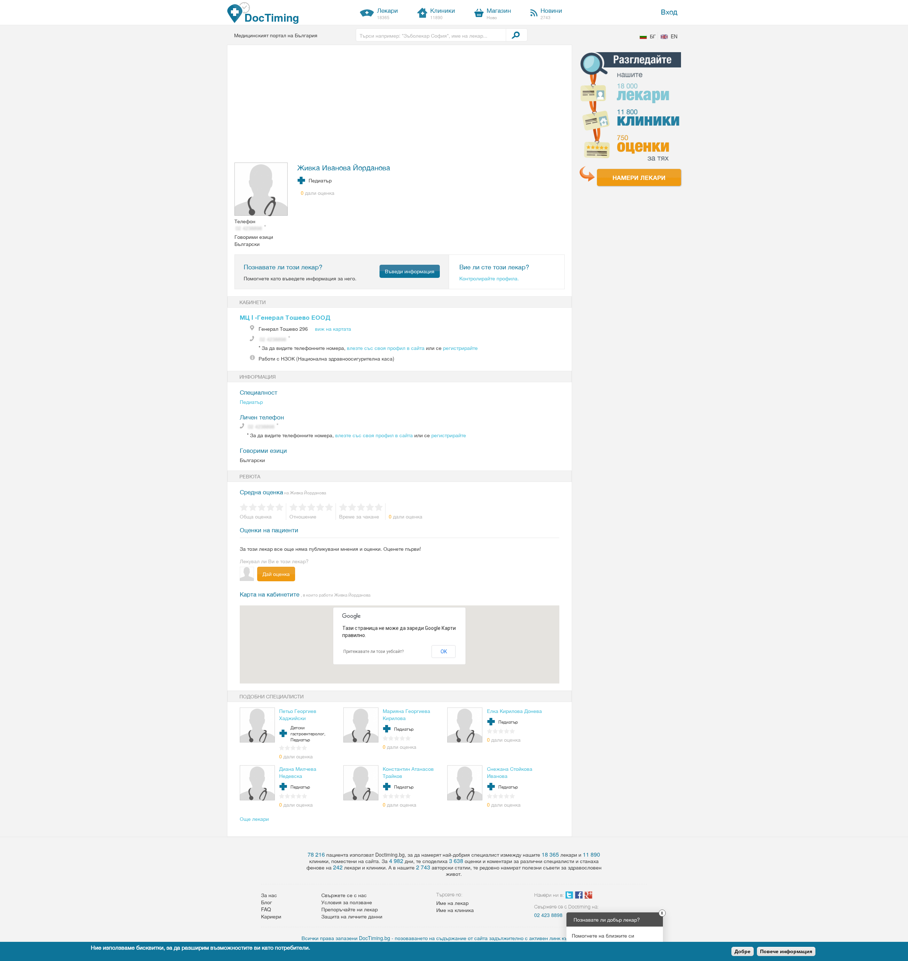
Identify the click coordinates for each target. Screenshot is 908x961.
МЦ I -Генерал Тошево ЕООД (285, 317)
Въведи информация (409, 271)
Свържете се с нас (344, 895)
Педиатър (251, 401)
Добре (743, 951)
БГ (653, 36)
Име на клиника (455, 909)
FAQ (266, 909)
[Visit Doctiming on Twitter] (569, 896)
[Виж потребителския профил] (261, 190)
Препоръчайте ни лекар (349, 909)
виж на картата (333, 328)
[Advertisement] (395, 105)
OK (444, 651)
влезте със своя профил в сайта (386, 347)
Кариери (271, 916)
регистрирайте (460, 347)
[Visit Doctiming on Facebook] (579, 896)
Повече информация (786, 951)
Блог (266, 902)
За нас (269, 895)
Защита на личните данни (351, 916)
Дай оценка (276, 573)
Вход (669, 11)
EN (674, 36)
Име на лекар (452, 902)
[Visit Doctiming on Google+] (588, 896)
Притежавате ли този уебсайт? (373, 651)
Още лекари (254, 818)
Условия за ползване (346, 902)
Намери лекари (639, 177)
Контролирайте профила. (489, 278)
